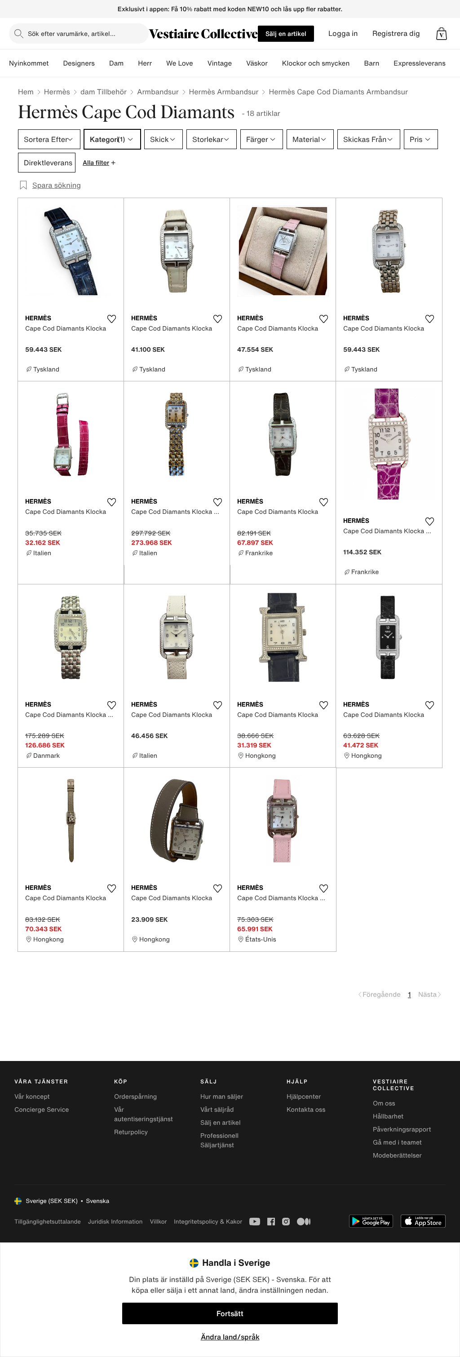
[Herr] (159, 63)
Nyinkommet (29, 63)
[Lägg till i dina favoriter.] (111, 319)
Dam (116, 63)
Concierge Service (41, 1109)
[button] (441, 33)
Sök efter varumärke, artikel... (71, 33)
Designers (79, 63)
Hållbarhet (388, 1116)
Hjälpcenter (304, 1096)
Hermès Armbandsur (224, 91)
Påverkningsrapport (402, 1129)
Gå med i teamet (397, 1142)
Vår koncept (32, 1096)
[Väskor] (275, 63)
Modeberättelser (397, 1155)
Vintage (220, 63)
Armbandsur (158, 91)
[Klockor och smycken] (356, 63)
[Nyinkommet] (55, 63)
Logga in (343, 33)
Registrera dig (396, 33)
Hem (26, 91)
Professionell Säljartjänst (219, 1140)
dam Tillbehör (103, 91)
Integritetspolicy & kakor (208, 1221)
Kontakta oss (306, 1109)
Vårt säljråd (217, 1109)
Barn (371, 63)
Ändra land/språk (230, 1336)
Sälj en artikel (285, 33)
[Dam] (130, 63)
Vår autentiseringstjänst (143, 1114)
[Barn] (386, 63)
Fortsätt (230, 1313)
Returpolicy (131, 1132)
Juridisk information (115, 1221)
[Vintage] (239, 63)
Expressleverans (419, 63)
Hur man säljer (221, 1096)
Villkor (158, 1221)
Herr (145, 63)
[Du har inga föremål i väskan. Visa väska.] (441, 33)
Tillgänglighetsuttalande (47, 1221)
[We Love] (200, 63)
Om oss (384, 1103)
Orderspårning (135, 1096)
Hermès (57, 91)
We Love (179, 63)
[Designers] (102, 63)
